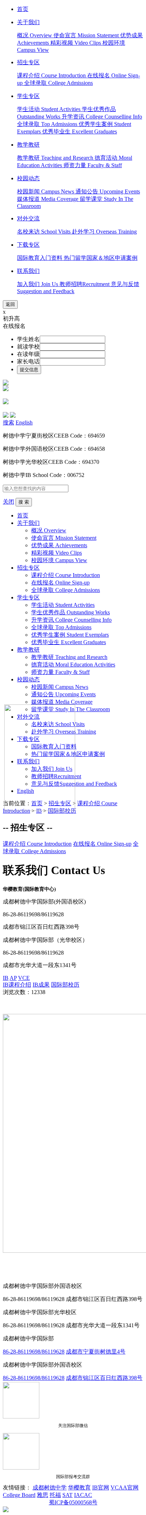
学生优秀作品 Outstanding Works (70, 612)
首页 (22, 515)
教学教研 (28, 650)
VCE (24, 978)
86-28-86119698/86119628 (33, 1352)
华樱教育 (79, 1487)
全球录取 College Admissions (58, 83)
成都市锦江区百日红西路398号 (104, 1378)
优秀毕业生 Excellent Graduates (79, 131)
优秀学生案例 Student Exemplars (70, 635)
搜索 (8, 422)
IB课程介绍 (17, 985)
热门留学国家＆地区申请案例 (100, 258)
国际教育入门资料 (40, 258)
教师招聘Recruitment (85, 284)
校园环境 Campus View (59, 560)
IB (6, 978)
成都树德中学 (50, 1487)
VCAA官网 (125, 1487)
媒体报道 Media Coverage (48, 199)
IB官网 (100, 1487)
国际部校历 (65, 985)
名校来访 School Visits (44, 232)
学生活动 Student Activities (49, 109)
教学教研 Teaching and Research (56, 158)
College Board (19, 1495)
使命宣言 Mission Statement (87, 35)
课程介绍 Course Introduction (52, 75)
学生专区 (28, 597)
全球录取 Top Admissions (48, 124)
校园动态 (28, 679)
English (24, 422)
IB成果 (41, 985)
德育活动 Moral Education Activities (73, 665)
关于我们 (28, 523)
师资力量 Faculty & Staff (92, 165)
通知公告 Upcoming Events (107, 191)
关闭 (8, 502)
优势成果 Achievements (59, 545)
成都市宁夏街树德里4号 (95, 1352)
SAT (67, 1495)
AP (13, 978)
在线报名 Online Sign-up (60, 583)
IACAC (83, 1495)
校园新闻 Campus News (46, 191)
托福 (55, 1495)
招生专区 (28, 568)
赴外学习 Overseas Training (104, 232)
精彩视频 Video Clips (76, 43)
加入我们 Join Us (38, 284)
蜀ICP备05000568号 (73, 1502)
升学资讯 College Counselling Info (102, 117)
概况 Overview (35, 35)
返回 (10, 304)
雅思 (42, 1495)
